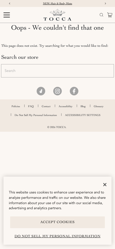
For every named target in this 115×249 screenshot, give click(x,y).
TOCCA (61, 127)
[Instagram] (57, 91)
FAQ (31, 106)
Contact (46, 106)
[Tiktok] (41, 91)
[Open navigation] (15, 15)
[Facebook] (74, 91)
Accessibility (65, 106)
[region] (57, 211)
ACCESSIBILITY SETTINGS (83, 115)
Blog (83, 106)
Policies (15, 106)
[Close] (105, 184)
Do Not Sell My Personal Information (36, 115)
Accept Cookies (57, 222)
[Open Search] (101, 15)
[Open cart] (109, 15)
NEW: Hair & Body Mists (57, 3)
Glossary (98, 106)
